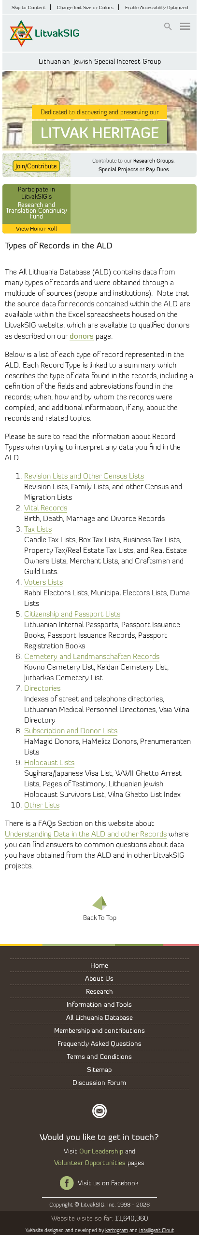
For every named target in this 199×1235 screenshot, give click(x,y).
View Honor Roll (36, 228)
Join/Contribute (36, 166)
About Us (99, 978)
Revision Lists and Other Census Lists (84, 475)
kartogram (116, 1230)
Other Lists (41, 805)
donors (82, 336)
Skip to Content (28, 7)
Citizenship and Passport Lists (72, 613)
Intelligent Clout (156, 1230)
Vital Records (45, 507)
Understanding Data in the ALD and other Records (86, 833)
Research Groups (153, 160)
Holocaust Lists (49, 762)
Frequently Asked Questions (99, 1043)
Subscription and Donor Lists (70, 730)
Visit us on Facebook (108, 1183)
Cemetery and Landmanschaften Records (91, 656)
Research (99, 991)
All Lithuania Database (99, 1017)
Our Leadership (101, 1151)
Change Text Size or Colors (85, 7)
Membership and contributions (99, 1030)
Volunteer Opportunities (90, 1162)
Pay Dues (157, 169)
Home (99, 965)
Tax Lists (38, 529)
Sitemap (99, 1069)
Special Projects (118, 169)
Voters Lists (43, 582)
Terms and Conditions (99, 1056)
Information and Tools (99, 1004)
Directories (42, 688)
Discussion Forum (99, 1082)
